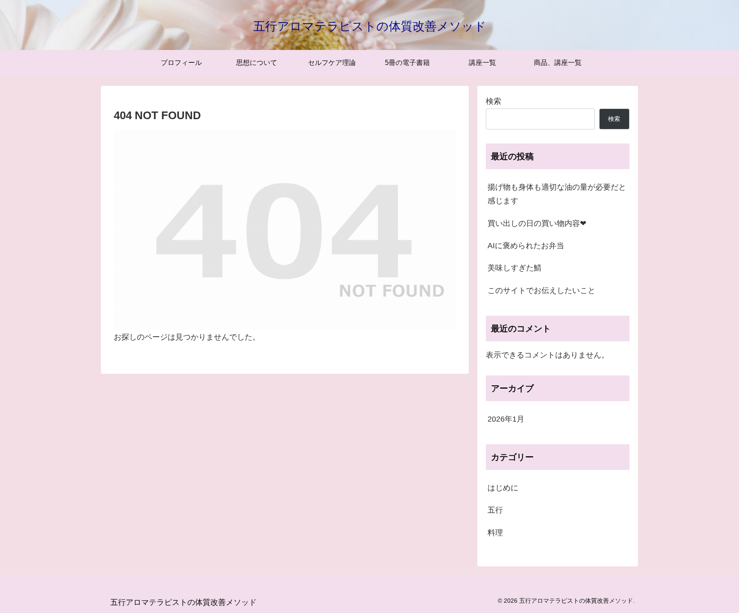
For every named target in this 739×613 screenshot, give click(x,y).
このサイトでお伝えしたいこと (541, 290)
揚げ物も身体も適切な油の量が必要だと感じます (557, 194)
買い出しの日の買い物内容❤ (537, 223)
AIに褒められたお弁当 (526, 245)
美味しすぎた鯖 (514, 268)
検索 (493, 101)
